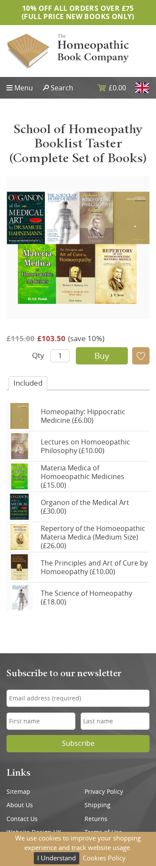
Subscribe (78, 743)
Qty (38, 355)
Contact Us (22, 819)
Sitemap (18, 792)
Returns (95, 819)
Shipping (97, 805)
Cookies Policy (104, 857)
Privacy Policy (103, 792)
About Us (19, 805)
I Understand (56, 857)
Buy (101, 355)
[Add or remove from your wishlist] (141, 355)
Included (27, 383)
